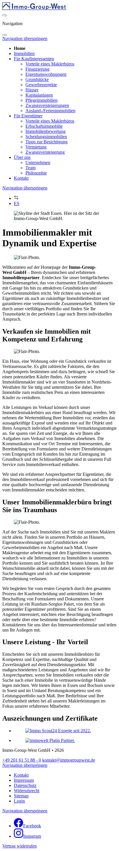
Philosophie (36, 172)
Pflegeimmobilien (41, 100)
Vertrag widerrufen (19, 846)
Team (30, 167)
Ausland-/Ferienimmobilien (50, 110)
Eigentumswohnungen (45, 74)
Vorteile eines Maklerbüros (49, 63)
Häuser (31, 89)
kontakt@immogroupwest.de (68, 760)
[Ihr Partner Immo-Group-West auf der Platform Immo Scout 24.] (58, 730)
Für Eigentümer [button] (28, 115)
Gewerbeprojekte (41, 84)
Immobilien (24, 53)
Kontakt (21, 178)
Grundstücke (37, 79)
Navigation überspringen (24, 38)
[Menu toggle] (4, 15)
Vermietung (36, 146)
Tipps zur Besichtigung (46, 141)
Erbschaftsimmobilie (44, 126)
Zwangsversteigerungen (47, 105)
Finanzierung (37, 69)
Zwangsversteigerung (45, 152)
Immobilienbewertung (45, 131)
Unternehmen (37, 162)
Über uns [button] (22, 157)
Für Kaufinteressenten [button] (34, 58)
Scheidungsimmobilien (46, 136)
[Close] (4, 35)
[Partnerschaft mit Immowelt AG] (50, 740)
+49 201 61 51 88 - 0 (21, 760)
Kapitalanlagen (39, 95)
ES (16, 203)
